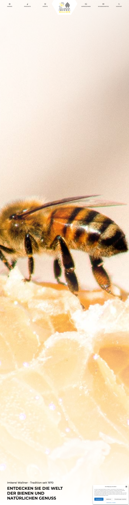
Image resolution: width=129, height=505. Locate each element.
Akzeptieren (99, 499)
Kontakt (114, 502)
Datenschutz (109, 502)
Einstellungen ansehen (120, 499)
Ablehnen (108, 499)
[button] (126, 486)
